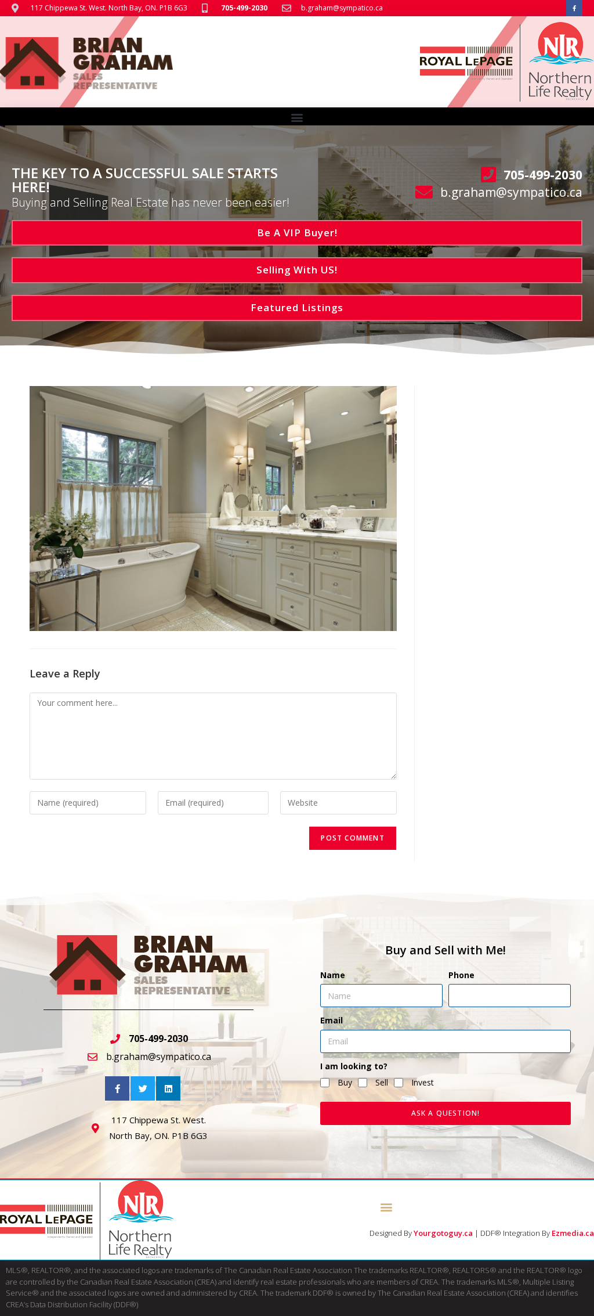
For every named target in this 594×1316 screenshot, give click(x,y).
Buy (345, 1082)
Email (331, 1020)
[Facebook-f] (574, 8)
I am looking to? (353, 1066)
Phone (461, 974)
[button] (297, 117)
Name (332, 974)
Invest (422, 1082)
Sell (381, 1082)
